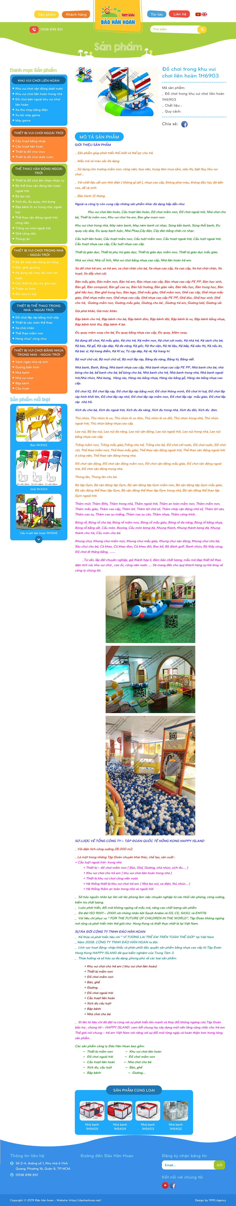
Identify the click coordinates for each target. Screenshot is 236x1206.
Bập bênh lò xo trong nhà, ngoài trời (38, 209)
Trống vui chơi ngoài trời (33, 228)
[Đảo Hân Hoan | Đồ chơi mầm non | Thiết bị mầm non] (118, 17)
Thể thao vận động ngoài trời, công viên (36, 220)
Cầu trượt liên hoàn (29, 146)
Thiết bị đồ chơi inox (30, 151)
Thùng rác (22, 238)
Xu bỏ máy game (27, 115)
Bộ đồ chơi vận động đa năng (36, 262)
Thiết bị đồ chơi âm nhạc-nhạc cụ (39, 180)
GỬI (219, 1165)
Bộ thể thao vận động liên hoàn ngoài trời (38, 188)
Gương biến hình (27, 367)
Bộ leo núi (22, 196)
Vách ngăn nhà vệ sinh (31, 361)
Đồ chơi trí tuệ (25, 294)
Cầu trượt (22, 388)
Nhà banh (22, 372)
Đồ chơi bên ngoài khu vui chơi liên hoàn (37, 101)
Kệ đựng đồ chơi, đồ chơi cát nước (36, 275)
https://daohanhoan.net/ (85, 1200)
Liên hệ (179, 13)
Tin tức (157, 14)
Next (38, 539)
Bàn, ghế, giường (27, 267)
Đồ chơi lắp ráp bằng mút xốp (37, 317)
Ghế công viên (25, 233)
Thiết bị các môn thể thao (34, 322)
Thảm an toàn (25, 288)
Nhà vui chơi (24, 377)
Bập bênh (22, 383)
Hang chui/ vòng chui (30, 338)
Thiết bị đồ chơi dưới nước (34, 157)
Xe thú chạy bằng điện (31, 109)
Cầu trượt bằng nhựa (30, 141)
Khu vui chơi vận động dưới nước (39, 88)
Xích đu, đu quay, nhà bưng (35, 201)
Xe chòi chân (24, 327)
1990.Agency (217, 1200)
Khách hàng (76, 14)
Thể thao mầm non (29, 333)
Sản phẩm (46, 14)
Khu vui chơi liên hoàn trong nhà (38, 93)
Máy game (22, 120)
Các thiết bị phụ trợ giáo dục (36, 283)
